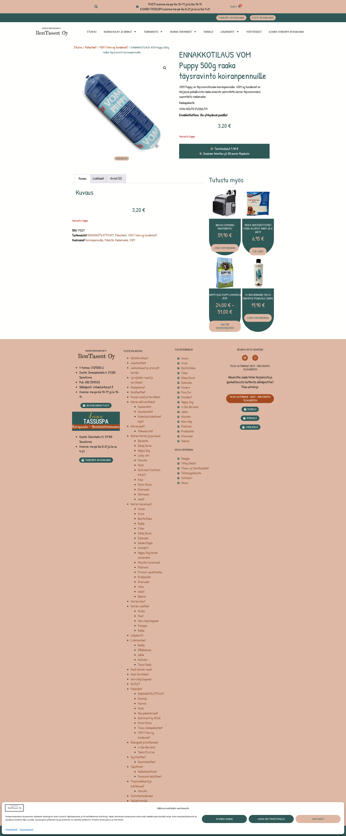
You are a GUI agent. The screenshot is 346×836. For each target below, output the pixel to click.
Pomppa (142, 625)
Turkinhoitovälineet (142, 796)
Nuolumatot (144, 406)
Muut (140, 616)
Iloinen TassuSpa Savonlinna (286, 32)
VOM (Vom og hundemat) (113, 47)
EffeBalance (144, 650)
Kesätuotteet (138, 392)
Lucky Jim (143, 455)
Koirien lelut (138, 601)
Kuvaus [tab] (82, 178)
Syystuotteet (138, 757)
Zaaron (142, 596)
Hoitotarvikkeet (139, 358)
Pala (140, 479)
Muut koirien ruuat (141, 669)
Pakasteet (90, 47)
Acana (141, 509)
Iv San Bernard (146, 747)
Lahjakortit (227, 32)
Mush (141, 465)
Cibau (141, 528)
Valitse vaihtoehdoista (225, 326)
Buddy (141, 523)
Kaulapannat (138, 387)
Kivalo (141, 611)
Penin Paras (145, 484)
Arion (141, 514)
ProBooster (144, 577)
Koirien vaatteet (140, 606)
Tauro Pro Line (146, 752)
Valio (141, 586)
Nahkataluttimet (147, 771)
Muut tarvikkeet (140, 674)
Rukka (141, 630)
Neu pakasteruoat (148, 713)
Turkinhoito (151, 32)
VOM (132, 240)
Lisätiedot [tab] (98, 178)
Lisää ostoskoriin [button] (224, 248)
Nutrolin (143, 659)
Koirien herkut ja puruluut (145, 436)
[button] (96, 7)
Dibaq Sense (145, 445)
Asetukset (318, 819)
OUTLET (135, 684)
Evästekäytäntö (11, 829)
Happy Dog (144, 450)
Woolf (141, 499)
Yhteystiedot (253, 32)
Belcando (143, 441)
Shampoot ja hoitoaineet (144, 742)
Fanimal (142, 698)
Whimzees (143, 494)
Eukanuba (143, 538)
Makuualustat (145, 431)
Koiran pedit (138, 426)
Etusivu (92, 32)
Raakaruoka (121, 240)
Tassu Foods (144, 664)
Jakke (141, 655)
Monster (142, 460)
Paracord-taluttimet (149, 776)
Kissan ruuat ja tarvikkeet (145, 397)
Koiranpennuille (94, 240)
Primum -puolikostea (150, 572)
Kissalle (208, 32)
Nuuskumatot (145, 411)
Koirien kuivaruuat (141, 504)
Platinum (143, 567)
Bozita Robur (145, 518)
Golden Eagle (145, 543)
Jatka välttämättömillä (271, 819)
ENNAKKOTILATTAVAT (101, 235)
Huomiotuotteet (146, 762)
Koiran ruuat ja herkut (118, 32)
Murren (142, 703)
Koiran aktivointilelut (143, 402)
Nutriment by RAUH (149, 718)
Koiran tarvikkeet (181, 32)
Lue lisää (258, 251)
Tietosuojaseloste (26, 829)
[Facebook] (245, 358)
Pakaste (109, 240)
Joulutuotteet (138, 363)
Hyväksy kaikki (224, 819)
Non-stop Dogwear (148, 621)
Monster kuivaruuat (149, 562)
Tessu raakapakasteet (150, 728)
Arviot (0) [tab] (116, 178)
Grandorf (143, 548)
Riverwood (143, 489)
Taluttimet (137, 766)
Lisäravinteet (138, 640)
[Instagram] (255, 358)
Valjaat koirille (139, 801)
